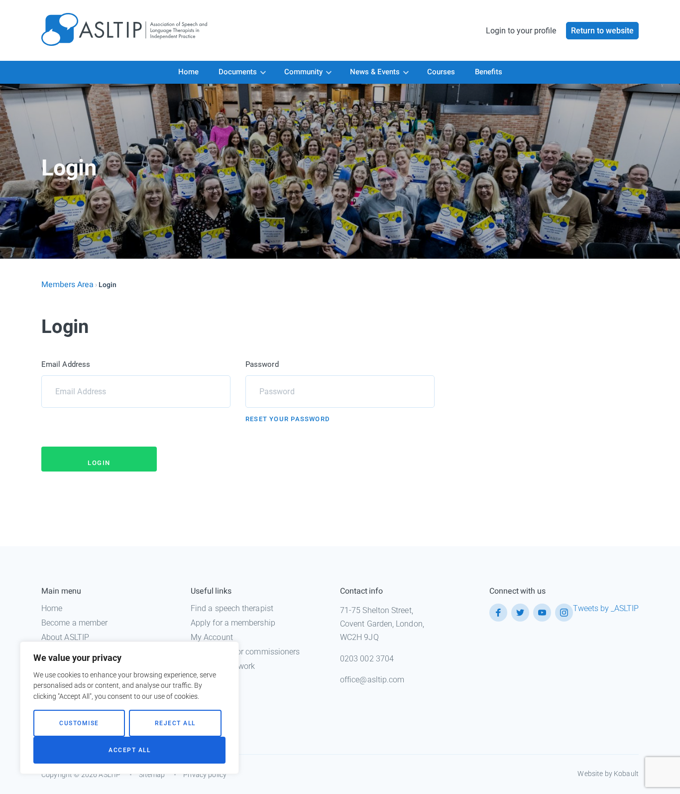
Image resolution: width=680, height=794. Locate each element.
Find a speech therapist (232, 608)
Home (188, 71)
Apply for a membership (233, 623)
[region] (129, 707)
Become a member (74, 623)
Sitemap (152, 775)
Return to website (602, 30)
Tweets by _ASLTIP (606, 608)
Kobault (626, 774)
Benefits (488, 71)
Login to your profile (521, 30)
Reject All (175, 723)
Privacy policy (205, 775)
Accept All (129, 750)
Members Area (67, 285)
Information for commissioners (245, 651)
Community (303, 71)
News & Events (375, 71)
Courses (441, 71)
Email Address (65, 364)
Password (262, 364)
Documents (238, 71)
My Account (212, 637)
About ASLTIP (65, 637)
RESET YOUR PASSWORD (287, 419)
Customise (79, 723)
